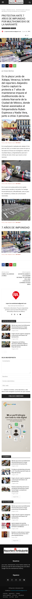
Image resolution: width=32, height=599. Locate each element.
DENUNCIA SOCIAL (10, 10)
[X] (7, 65)
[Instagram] (14, 314)
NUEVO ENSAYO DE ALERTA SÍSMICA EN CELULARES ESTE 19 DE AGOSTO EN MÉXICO (20, 525)
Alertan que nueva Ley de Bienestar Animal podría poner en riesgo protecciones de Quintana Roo (21, 327)
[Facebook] (3, 65)
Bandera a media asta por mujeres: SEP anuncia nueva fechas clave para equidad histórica (21, 533)
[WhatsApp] (14, 65)
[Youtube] (20, 314)
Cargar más (15, 496)
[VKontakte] (24, 580)
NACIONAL (13, 28)
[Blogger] (8, 580)
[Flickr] (16, 580)
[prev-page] (3, 352)
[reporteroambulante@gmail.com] (3, 31)
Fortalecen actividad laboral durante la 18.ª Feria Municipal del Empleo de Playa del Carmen (21, 471)
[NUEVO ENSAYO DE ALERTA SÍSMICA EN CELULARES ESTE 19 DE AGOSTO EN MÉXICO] (6, 526)
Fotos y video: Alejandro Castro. (11, 142)
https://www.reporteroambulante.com (16, 305)
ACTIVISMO (4, 330)
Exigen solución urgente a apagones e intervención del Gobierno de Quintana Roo (21, 335)
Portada (3, 10)
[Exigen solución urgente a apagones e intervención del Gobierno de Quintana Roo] (6, 336)
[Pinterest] (10, 65)
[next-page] (5, 352)
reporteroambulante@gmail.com (13, 31)
